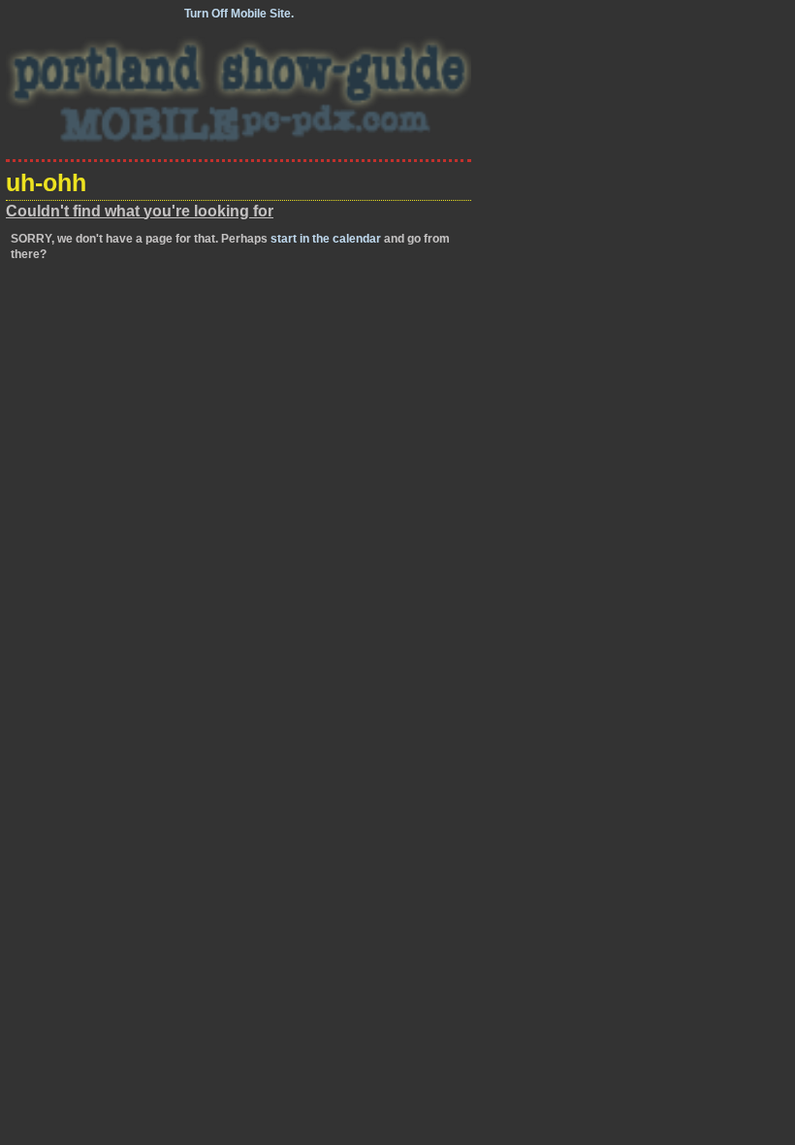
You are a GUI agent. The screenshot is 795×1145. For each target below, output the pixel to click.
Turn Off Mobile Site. (239, 13)
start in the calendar (325, 238)
